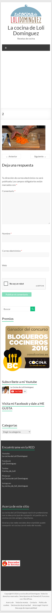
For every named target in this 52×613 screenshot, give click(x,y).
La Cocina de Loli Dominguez (15, 478)
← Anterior (11, 156)
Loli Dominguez (9, 463)
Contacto (33, 602)
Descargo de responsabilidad (26, 608)
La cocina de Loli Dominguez (26, 30)
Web (4, 265)
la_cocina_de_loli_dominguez (15, 486)
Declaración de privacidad (21, 605)
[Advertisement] (26, 80)
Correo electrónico (12, 250)
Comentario (8, 191)
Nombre (7, 233)
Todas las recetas (21, 602)
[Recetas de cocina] (11, 561)
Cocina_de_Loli (9, 471)
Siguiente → (40, 156)
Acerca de (10, 602)
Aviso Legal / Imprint (40, 605)
